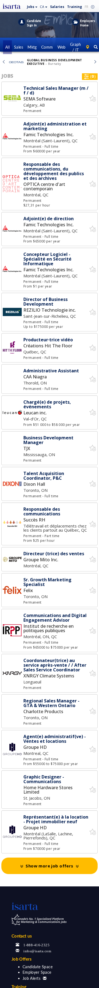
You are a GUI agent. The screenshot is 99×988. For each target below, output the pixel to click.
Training (74, 6)
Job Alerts (31, 978)
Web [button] (61, 47)
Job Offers (22, 958)
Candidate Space (38, 966)
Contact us (22, 935)
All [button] (7, 47)
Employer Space (37, 972)
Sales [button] (18, 47)
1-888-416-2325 (36, 944)
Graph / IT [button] (75, 47)
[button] (32, 5)
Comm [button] (47, 47)
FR (86, 6)
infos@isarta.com (37, 950)
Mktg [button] (32, 47)
